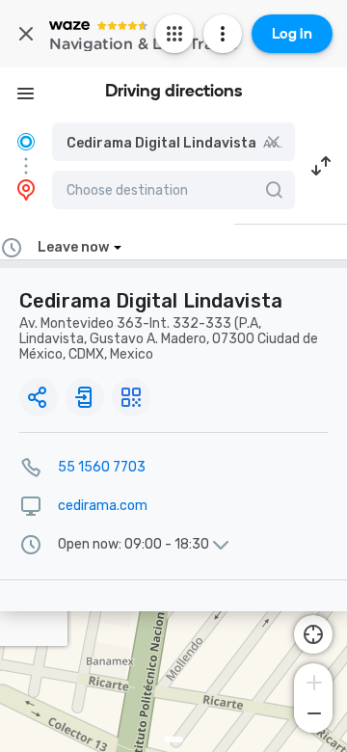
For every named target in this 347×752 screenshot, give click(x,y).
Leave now (73, 247)
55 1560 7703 (102, 467)
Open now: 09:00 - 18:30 (133, 544)
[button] (173, 141)
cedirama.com (102, 505)
